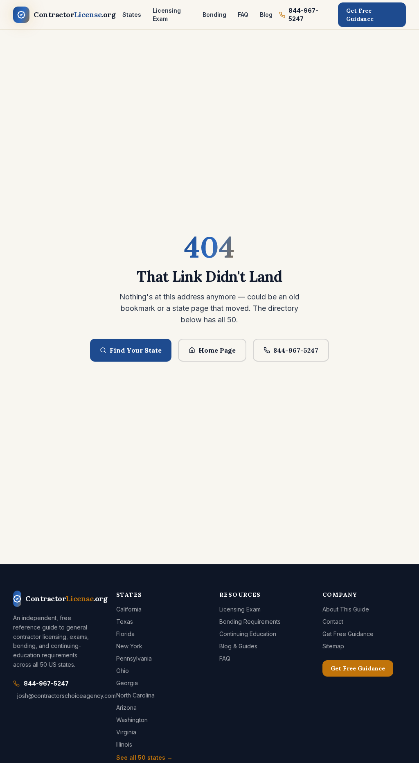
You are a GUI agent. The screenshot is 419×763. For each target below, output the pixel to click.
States (131, 14)
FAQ (243, 14)
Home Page (217, 350)
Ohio (122, 670)
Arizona (126, 707)
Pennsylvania (134, 658)
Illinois (124, 744)
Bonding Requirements (250, 621)
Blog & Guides (238, 646)
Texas (124, 621)
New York (129, 646)
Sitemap (333, 646)
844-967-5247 (303, 14)
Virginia (126, 732)
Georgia (127, 682)
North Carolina (135, 695)
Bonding (214, 14)
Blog (266, 14)
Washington (132, 719)
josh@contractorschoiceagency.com (57, 695)
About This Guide (345, 609)
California (129, 609)
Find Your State (136, 350)
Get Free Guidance (360, 15)
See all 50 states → (144, 757)
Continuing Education (247, 633)
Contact (332, 621)
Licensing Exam (167, 14)
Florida (125, 633)
